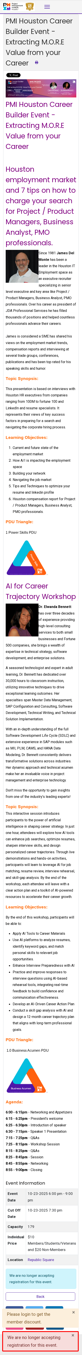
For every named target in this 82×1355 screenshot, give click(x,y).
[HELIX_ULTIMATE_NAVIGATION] (47, 6)
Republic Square (41, 1260)
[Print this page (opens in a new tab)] (36, 62)
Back (40, 1296)
